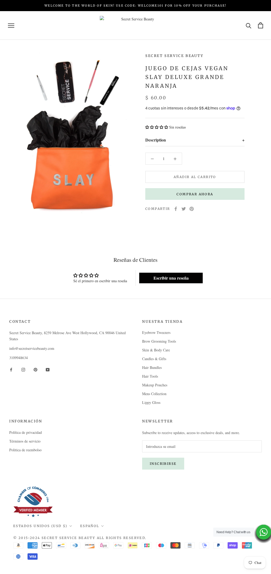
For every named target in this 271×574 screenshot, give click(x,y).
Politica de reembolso (25, 449)
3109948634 (18, 357)
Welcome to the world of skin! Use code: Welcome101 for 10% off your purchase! (135, 5)
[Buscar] (248, 25)
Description (195, 140)
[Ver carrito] (260, 25)
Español (89, 526)
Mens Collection (154, 393)
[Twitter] (184, 209)
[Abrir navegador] (11, 25)
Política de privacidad (25, 432)
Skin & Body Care (156, 349)
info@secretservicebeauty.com (31, 348)
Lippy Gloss (151, 402)
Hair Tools (150, 376)
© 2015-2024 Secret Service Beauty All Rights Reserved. (80, 538)
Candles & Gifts (154, 358)
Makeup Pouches (154, 384)
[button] (156, 127)
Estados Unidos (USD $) (40, 526)
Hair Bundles (152, 367)
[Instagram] (23, 369)
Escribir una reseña (171, 278)
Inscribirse (163, 464)
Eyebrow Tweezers (156, 332)
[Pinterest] (191, 209)
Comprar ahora (195, 194)
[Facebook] (176, 209)
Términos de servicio (24, 441)
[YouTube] (47, 369)
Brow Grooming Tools (159, 341)
